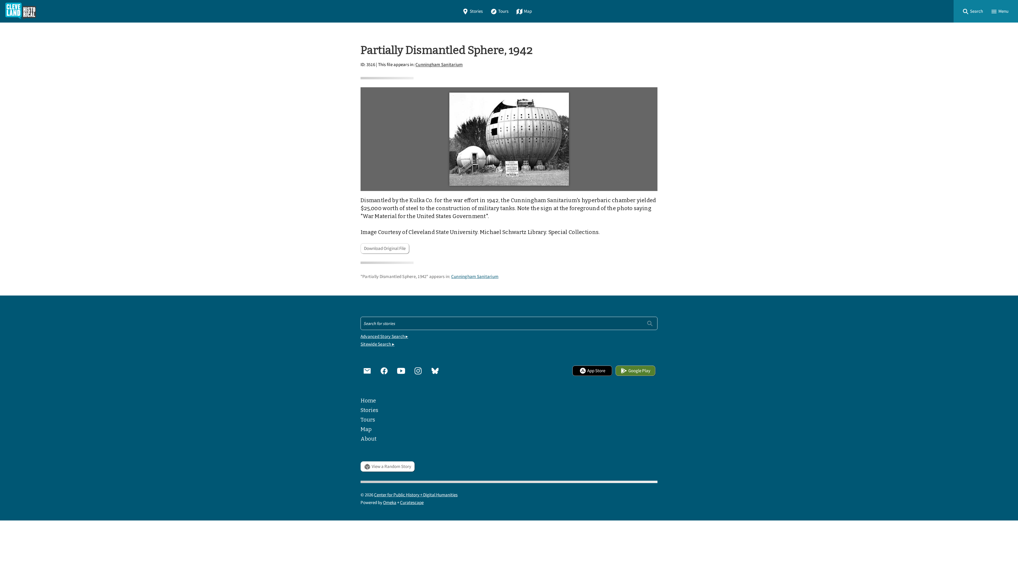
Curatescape (412, 502)
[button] (972, 11)
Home (368, 400)
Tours (503, 11)
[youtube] (401, 370)
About (368, 439)
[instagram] (418, 370)
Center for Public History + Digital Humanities (416, 495)
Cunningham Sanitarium (439, 65)
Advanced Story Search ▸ (384, 336)
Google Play (639, 371)
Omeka (389, 502)
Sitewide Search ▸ (377, 344)
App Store (596, 371)
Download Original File (385, 248)
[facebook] (384, 370)
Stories (476, 11)
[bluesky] (435, 370)
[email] (367, 370)
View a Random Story (391, 466)
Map (528, 11)
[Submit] (650, 323)
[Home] (20, 11)
